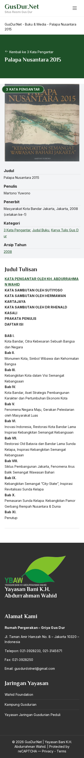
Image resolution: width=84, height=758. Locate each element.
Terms (61, 751)
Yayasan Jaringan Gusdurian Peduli (32, 715)
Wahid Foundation (19, 694)
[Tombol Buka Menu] (74, 8)
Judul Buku (40, 230)
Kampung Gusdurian (20, 704)
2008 (8, 252)
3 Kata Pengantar (17, 230)
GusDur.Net (22, 6)
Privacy (47, 751)
